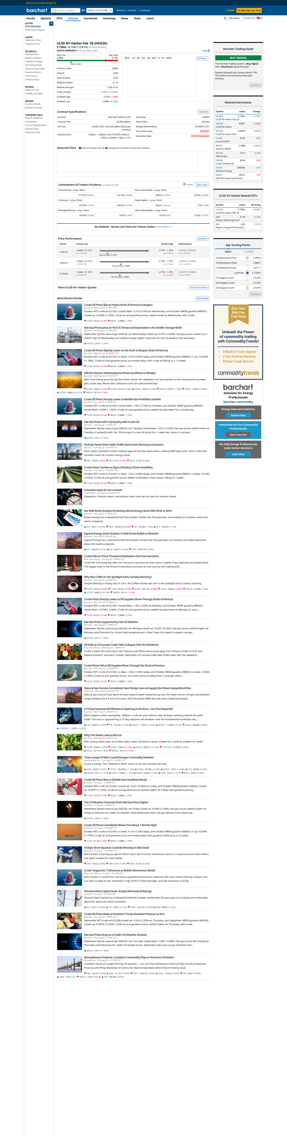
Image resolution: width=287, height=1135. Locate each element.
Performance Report (35, 29)
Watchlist (120, 10)
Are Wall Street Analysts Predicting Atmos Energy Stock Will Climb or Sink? (128, 510)
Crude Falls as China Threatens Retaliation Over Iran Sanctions (121, 556)
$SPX (111, 526)
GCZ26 (62, 392)
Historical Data (32, 79)
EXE (111, 549)
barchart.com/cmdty (238, 402)
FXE (110, 724)
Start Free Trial (238, 434)
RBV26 (113, 320)
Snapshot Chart (32, 43)
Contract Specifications (36, 125)
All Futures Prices (199, 287)
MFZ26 (161, 724)
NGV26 (90, 343)
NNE (89, 460)
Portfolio (132, 10)
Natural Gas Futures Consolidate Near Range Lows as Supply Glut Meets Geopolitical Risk (137, 688)
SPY (106, 976)
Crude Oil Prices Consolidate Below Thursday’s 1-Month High (120, 825)
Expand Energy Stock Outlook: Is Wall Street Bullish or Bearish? (121, 533)
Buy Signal (238, 58)
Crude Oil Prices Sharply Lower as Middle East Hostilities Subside (122, 399)
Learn (150, 18)
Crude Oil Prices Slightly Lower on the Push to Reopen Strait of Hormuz (126, 350)
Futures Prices (32, 128)
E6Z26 (134, 724)
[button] (259, 18)
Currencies (90, 18)
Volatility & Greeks (33, 93)
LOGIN (230, 10)
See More (203, 111)
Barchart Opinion (33, 57)
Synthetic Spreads (33, 107)
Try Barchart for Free (249, 10)
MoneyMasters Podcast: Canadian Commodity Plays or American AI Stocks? (129, 957)
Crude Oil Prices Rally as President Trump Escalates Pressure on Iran (124, 914)
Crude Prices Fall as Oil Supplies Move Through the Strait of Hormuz (124, 665)
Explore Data (238, 415)
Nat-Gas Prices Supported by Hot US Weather (111, 622)
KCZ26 (137, 589)
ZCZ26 (90, 389)
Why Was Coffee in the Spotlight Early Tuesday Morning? (118, 577)
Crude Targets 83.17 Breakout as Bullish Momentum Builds (119, 870)
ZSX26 (188, 389)
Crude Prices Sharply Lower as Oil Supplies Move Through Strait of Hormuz (128, 599)
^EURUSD (63, 728)
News (124, 18)
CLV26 (89, 320)
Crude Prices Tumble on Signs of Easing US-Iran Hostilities (118, 467)
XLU (88, 526)
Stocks (30, 18)
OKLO (132, 460)
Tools (137, 18)
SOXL (160, 973)
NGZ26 (166, 769)
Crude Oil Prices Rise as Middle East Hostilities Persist (115, 779)
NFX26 (113, 769)
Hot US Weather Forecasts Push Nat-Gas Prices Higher (116, 802)
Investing (109, 18)
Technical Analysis (33, 64)
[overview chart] (166, 80)
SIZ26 (89, 750)
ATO (158, 526)
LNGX (89, 769)
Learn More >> (164, 226)
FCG (190, 769)
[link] (206, 50)
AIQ (184, 973)
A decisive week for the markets (103, 490)
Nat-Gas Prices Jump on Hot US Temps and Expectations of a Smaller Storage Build (133, 327)
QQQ (111, 973)
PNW (158, 907)
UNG (163, 773)
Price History (31, 75)
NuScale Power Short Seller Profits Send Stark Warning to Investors (123, 444)
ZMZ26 (137, 389)
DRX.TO (82, 976)
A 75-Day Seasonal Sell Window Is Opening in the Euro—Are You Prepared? (128, 709)
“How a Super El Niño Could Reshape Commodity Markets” (119, 757)
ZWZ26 (89, 392)
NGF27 (114, 773)
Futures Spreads (33, 103)
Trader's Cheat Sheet (35, 68)
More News (202, 298)
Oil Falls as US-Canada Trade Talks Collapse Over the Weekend (121, 644)
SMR (111, 460)
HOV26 (162, 389)
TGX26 (140, 769)
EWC (89, 973)
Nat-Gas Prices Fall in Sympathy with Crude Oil (111, 421)
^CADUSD (167, 747)
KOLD (186, 773)
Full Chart (202, 58)
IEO (88, 549)
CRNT (61, 976)
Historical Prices (32, 132)
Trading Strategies (33, 61)
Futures (73, 18)
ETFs (59, 18)
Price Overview (33, 26)
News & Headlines (33, 117)
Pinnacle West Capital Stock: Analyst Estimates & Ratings (118, 891)
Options (46, 18)
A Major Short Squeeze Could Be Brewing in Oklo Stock (116, 847)
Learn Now (238, 454)
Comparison (31, 121)
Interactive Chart (33, 40)
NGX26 (139, 773)
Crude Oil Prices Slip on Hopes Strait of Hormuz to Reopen (118, 304)
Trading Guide (31, 54)
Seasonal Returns (33, 72)
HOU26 (189, 589)
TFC (110, 907)
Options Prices (32, 89)
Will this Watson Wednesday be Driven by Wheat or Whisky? (120, 373)
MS (135, 526)
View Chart (202, 184)
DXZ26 (188, 724)
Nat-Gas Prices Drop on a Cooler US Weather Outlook (115, 934)
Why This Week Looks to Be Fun (103, 735)
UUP (89, 724)
